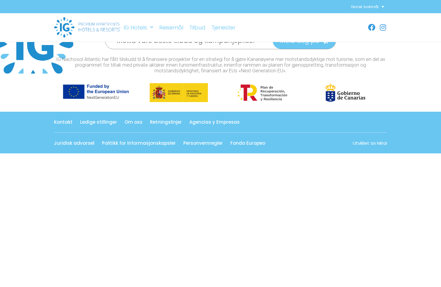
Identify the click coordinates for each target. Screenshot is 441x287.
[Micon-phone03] (363, 27)
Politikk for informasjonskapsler (139, 143)
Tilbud (197, 27)
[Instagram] (383, 27)
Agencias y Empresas (214, 122)
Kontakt (63, 122)
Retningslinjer (166, 122)
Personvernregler (203, 143)
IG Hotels (135, 27)
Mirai (382, 143)
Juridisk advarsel (74, 143)
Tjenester (224, 27)
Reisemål (171, 27)
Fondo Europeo (247, 143)
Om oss (133, 122)
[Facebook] (371, 27)
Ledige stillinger (98, 122)
